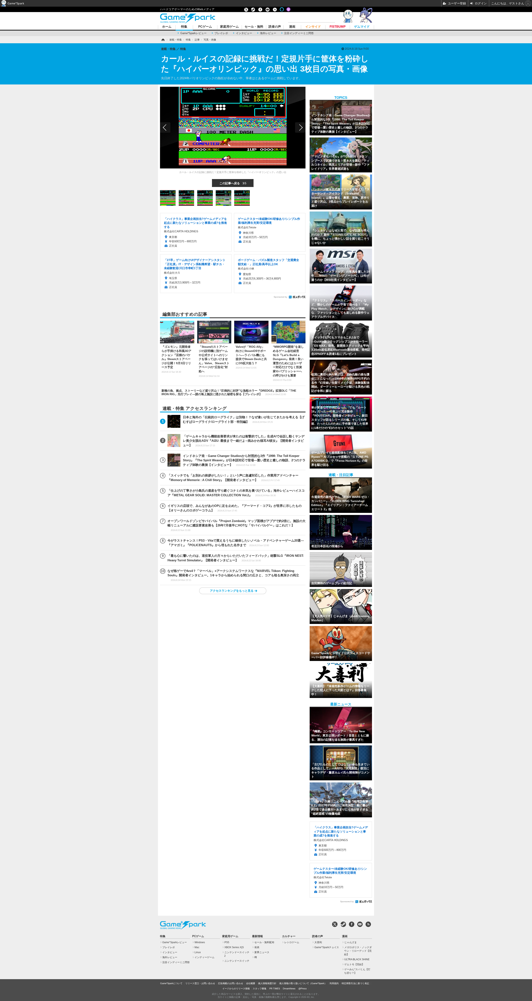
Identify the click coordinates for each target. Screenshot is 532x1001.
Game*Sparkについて (171, 983)
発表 (256, 947)
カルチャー (289, 936)
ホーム (166, 26)
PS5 (226, 942)
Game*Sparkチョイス (326, 947)
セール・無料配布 (264, 942)
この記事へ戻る (232, 183)
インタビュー (244, 33)
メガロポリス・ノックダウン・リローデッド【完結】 (358, 951)
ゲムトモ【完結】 (354, 964)
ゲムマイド (362, 26)
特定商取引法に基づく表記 (355, 983)
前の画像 (165, 127)
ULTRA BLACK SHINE (356, 959)
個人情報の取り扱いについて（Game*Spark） (303, 983)
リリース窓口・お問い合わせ (200, 983)
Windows (200, 942)
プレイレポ (221, 33)
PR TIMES (274, 988)
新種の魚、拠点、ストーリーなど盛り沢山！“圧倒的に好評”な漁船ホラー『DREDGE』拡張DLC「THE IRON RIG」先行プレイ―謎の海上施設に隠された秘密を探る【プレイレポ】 (228, 392)
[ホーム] (162, 39)
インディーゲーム (204, 957)
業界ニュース (261, 952)
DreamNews (289, 988)
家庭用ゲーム (229, 26)
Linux (198, 952)
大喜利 (318, 942)
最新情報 (257, 936)
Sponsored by (280, 297)
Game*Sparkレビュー (193, 33)
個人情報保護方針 (267, 983)
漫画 (292, 26)
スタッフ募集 (259, 988)
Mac (197, 947)
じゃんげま (350, 942)
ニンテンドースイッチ (236, 960)
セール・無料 (254, 26)
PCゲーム (205, 26)
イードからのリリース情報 (236, 988)
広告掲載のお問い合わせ (230, 983)
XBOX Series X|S (234, 947)
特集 (184, 26)
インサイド (313, 26)
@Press (302, 988)
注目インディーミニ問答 (299, 33)
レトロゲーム (291, 942)
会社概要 (250, 983)
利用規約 (334, 983)
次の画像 (300, 127)
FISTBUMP (338, 26)
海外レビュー (268, 33)
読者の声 (274, 26)
